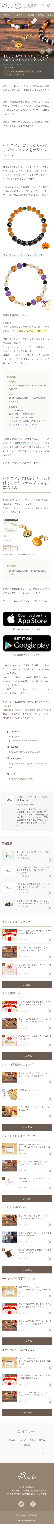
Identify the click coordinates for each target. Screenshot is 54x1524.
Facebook (33, 1504)
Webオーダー (8, 75)
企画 (12, 71)
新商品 (41, 15)
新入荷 (19, 15)
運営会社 (33, 1515)
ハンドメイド (29, 71)
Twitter (18, 709)
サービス (38, 71)
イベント (6, 71)
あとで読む (50, 859)
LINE (39, 709)
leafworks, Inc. (30, 1520)
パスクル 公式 (8, 67)
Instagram (30, 709)
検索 (49, 6)
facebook (8, 709)
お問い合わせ (21, 1515)
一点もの (30, 15)
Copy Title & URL (42, 51)
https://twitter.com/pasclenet (24, 751)
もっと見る (27, 984)
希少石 (50, 15)
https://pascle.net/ (25, 804)
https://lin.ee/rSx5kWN (21, 778)
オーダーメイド (19, 75)
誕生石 (27, 1444)
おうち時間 (19, 71)
